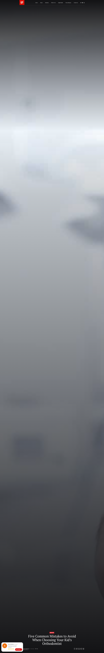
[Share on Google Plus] (81, 649)
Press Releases (68, 2)
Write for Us (53, 2)
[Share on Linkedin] (79, 649)
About (41, 2)
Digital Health (60, 2)
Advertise (47, 2)
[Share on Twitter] (77, 649)
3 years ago (9, 647)
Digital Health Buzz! (22, 2)
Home (36, 2)
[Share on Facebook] (75, 649)
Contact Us (76, 2)
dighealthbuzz (26, 649)
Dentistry (52, 632)
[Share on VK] (83, 649)
